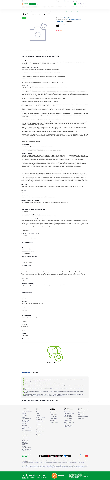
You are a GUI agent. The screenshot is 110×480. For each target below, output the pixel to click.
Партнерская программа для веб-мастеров (69, 426)
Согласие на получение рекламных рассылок (26, 450)
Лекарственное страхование (39, 424)
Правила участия (53, 414)
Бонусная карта (75, 1)
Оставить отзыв (39, 419)
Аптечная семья (53, 410)
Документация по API (68, 420)
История (37, 411)
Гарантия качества (39, 426)
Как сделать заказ (25, 409)
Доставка (24, 413)
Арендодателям (59, 1)
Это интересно (25, 415)
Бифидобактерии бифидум (74, 19)
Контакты (38, 415)
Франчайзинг (67, 411)
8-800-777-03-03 (26, 473)
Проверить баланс (53, 416)
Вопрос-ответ (53, 420)
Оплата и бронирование (27, 411)
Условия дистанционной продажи (27, 428)
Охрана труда (81, 418)
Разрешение (24, 425)
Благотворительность (40, 417)
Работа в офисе (81, 414)
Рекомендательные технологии (40, 432)
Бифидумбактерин (59, 21)
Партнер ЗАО (67, 18)
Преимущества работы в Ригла (83, 410)
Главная (22, 11)
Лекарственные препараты (30, 11)
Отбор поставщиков (68, 418)
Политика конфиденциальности (26, 418)
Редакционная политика (41, 421)
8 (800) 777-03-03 (29, 461)
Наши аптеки (81, 1)
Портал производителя (69, 413)
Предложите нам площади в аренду (68, 416)
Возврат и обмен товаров (27, 432)
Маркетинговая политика (27, 430)
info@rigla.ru (77, 477)
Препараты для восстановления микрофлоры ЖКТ (55, 11)
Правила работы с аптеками (39, 435)
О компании (38, 409)
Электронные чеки (54, 422)
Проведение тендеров (68, 409)
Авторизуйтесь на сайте (25, 372)
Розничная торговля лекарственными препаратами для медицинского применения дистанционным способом (26, 441)
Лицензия (24, 423)
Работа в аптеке (81, 412)
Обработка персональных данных (26, 447)
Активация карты (53, 412)
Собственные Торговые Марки (69, 423)
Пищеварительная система (40, 11)
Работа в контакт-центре (83, 416)
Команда (38, 413)
